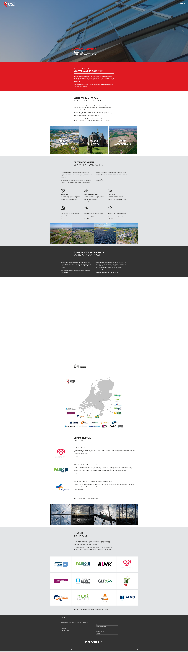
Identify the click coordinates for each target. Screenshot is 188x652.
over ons (108, 120)
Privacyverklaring (68, 649)
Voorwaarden (61, 649)
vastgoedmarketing (95, 76)
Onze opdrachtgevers (101, 626)
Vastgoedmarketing (100, 631)
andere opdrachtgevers (85, 498)
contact (68, 622)
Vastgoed (63, 172)
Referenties (99, 629)
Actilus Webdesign (134, 649)
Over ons (98, 624)
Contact (98, 633)
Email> (62, 631)
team (89, 105)
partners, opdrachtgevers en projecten (99, 609)
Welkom (98, 622)
